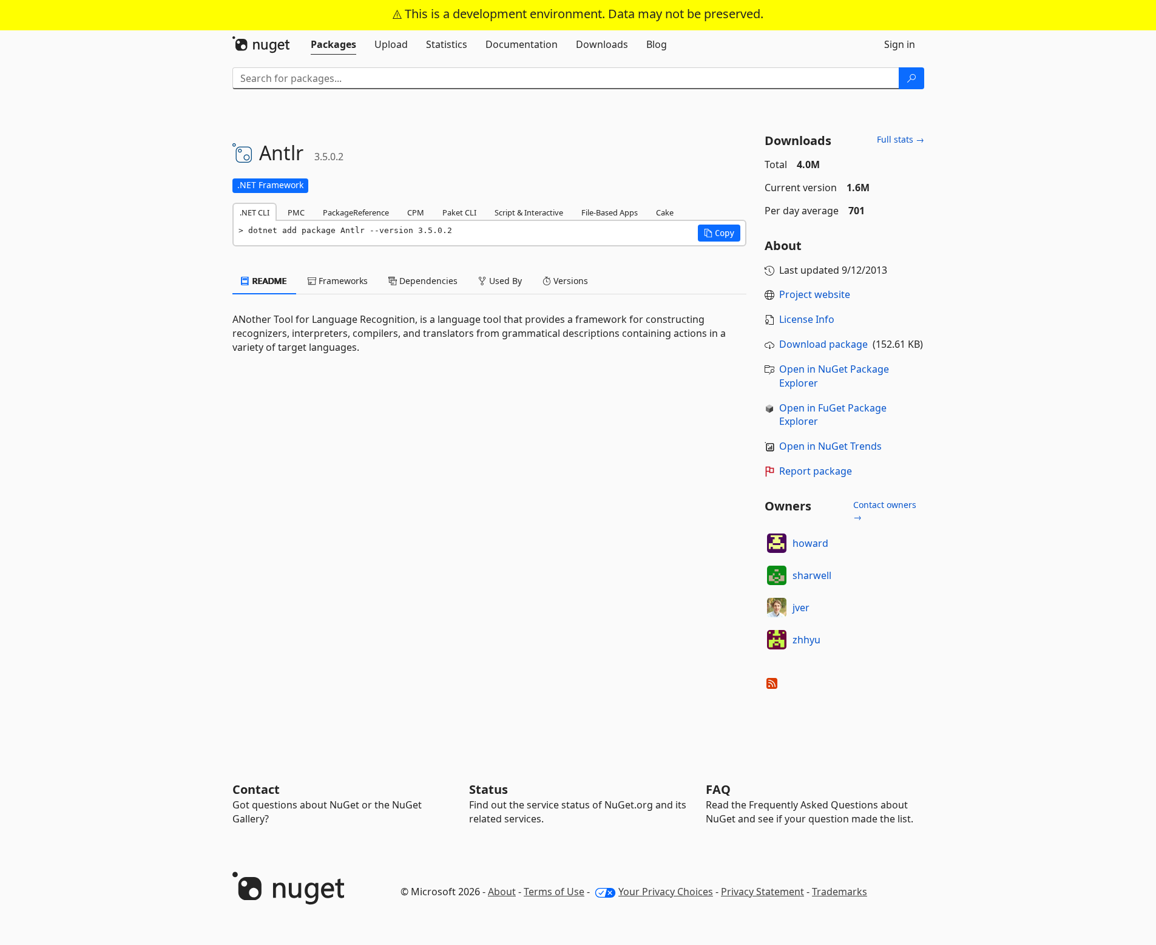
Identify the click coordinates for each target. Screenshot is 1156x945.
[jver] (777, 607)
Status (488, 789)
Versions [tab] (569, 280)
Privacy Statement (762, 891)
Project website (814, 294)
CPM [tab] (415, 212)
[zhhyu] (777, 640)
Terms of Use (554, 891)
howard (810, 543)
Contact (256, 789)
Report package (815, 471)
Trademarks (839, 891)
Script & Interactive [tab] (529, 212)
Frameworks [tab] (342, 280)
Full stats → (900, 139)
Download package (823, 344)
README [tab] (268, 280)
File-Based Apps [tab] (609, 212)
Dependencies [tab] (427, 280)
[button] (719, 233)
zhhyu (806, 639)
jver (801, 607)
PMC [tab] (296, 212)
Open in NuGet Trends (830, 446)
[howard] (777, 543)
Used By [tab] (504, 280)
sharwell (812, 575)
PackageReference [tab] (356, 212)
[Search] (911, 78)
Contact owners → (884, 511)
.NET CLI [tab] (254, 212)
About (502, 891)
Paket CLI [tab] (459, 212)
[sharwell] (777, 575)
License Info (806, 319)
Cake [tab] (665, 212)
